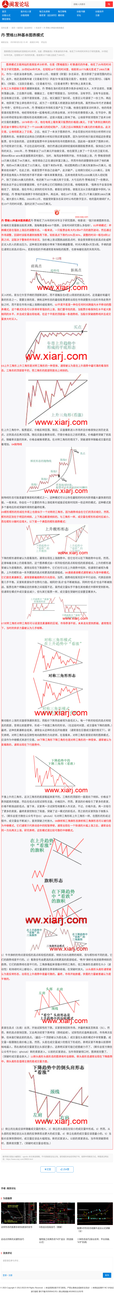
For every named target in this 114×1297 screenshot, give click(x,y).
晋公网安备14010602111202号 (71, 1291)
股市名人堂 (26, 11)
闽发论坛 (4, 42)
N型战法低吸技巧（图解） (51, 1227)
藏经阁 (61, 15)
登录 (5, 1275)
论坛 (79, 15)
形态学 (38, 28)
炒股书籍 (81, 11)
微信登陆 (6, 19)
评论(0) (44, 42)
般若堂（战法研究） (48, 15)
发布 (107, 1275)
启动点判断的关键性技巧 (12, 1239)
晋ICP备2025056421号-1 (49, 1291)
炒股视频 (25, 15)
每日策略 (62, 11)
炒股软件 (99, 11)
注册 (97, 15)
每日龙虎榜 (44, 11)
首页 (4, 11)
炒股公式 (6, 15)
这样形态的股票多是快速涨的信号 (16, 1227)
